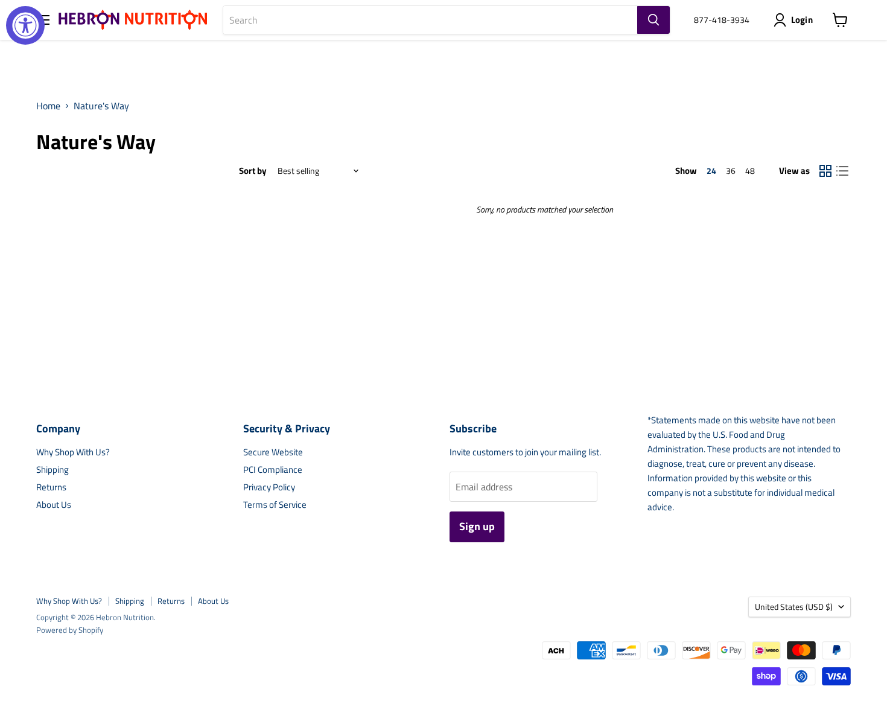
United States (794, 606)
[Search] (653, 20)
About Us (53, 504)
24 (711, 170)
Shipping (52, 469)
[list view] (842, 170)
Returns (51, 487)
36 (731, 170)
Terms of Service (275, 504)
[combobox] (430, 20)
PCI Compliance (272, 469)
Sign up (477, 526)
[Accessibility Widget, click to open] (25, 25)
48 (750, 170)
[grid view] (825, 170)
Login (802, 20)
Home (48, 105)
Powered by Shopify (69, 630)
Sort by (253, 170)
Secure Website (273, 452)
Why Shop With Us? (73, 452)
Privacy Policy (269, 487)
